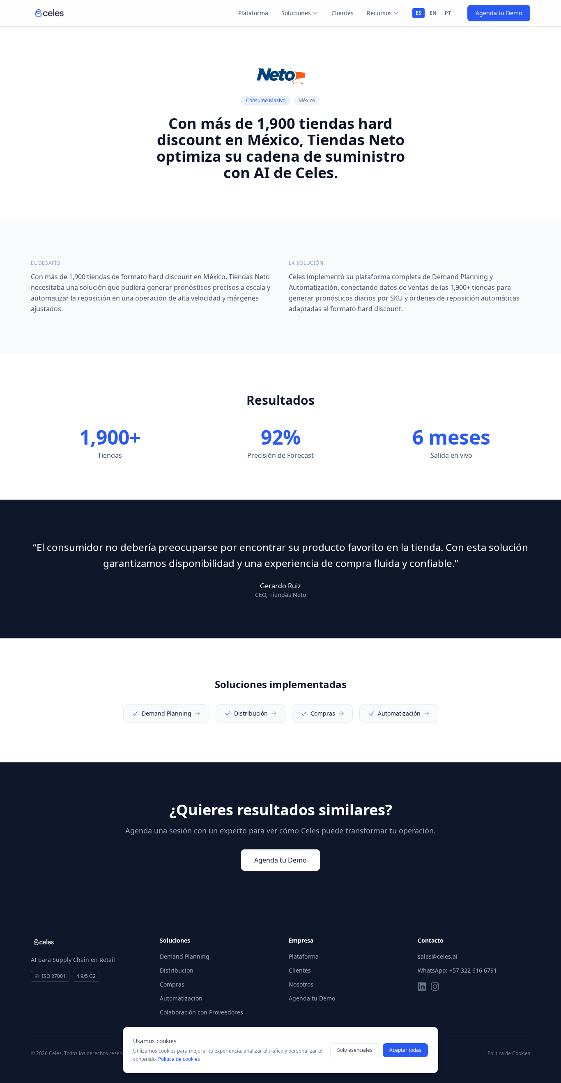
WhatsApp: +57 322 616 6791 (457, 970)
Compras (172, 984)
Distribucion (176, 970)
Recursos (379, 13)
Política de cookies (179, 1058)
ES (418, 12)
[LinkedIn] (422, 986)
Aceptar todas (405, 1049)
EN (433, 12)
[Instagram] (435, 986)
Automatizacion (181, 998)
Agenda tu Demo (499, 13)
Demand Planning (184, 956)
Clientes (342, 13)
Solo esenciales (354, 1049)
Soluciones (296, 13)
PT (448, 12)
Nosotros (301, 984)
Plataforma (253, 13)
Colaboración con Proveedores (201, 1012)
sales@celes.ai (438, 956)
